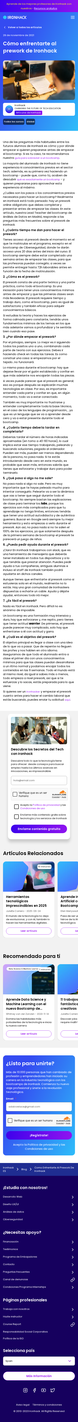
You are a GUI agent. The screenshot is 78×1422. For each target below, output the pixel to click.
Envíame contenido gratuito (39, 829)
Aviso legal (23, 1405)
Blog (24, 1169)
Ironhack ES (8, 1169)
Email (11, 1098)
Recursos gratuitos (45, 8)
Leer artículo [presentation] (29, 931)
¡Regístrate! (39, 1135)
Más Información (39, 1376)
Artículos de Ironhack (28, 112)
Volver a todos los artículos (25, 27)
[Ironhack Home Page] (15, 17)
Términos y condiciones (47, 1405)
